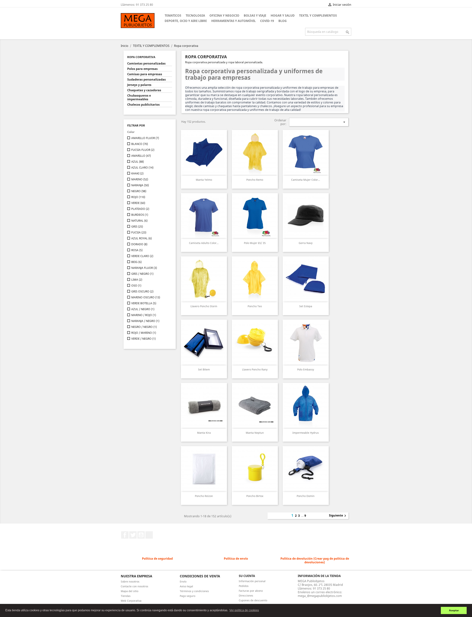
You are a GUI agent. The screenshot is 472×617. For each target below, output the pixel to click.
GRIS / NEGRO (142, 273)
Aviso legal (186, 586)
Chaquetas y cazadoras (144, 90)
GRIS (137, 226)
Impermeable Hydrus (305, 432)
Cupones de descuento (253, 600)
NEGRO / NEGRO (144, 327)
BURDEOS (139, 214)
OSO (136, 285)
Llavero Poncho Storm (203, 306)
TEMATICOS (173, 15)
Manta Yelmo (204, 179)
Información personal (252, 581)
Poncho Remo (254, 179)
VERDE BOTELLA (143, 303)
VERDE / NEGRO (143, 338)
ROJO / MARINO (143, 333)
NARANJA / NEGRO (145, 321)
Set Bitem (204, 369)
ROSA (137, 250)
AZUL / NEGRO (142, 309)
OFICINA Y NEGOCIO (224, 15)
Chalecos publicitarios (143, 105)
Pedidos (244, 586)
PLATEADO (140, 209)
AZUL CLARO (142, 167)
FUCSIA (138, 232)
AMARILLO (141, 155)
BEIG (136, 262)
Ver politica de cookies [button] (244, 610)
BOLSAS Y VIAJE (255, 15)
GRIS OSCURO (142, 291)
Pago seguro (187, 596)
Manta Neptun (255, 432)
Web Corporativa (131, 600)
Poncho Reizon (204, 496)
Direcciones (246, 595)
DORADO (139, 244)
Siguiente (338, 516)
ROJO (138, 197)
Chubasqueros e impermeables (139, 97)
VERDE (138, 203)
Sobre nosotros (130, 581)
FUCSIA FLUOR (142, 150)
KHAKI (137, 173)
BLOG (282, 21)
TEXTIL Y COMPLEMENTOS (318, 15)
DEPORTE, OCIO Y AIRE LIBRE (186, 21)
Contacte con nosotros (134, 586)
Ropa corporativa (141, 57)
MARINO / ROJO (143, 315)
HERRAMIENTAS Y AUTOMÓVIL (233, 21)
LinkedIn (149, 535)
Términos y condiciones (194, 591)
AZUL (137, 161)
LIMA (136, 279)
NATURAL (139, 220)
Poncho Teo (255, 306)
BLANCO (139, 144)
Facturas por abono (251, 590)
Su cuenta (247, 576)
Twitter (133, 535)
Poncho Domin (306, 496)
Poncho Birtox (254, 496)
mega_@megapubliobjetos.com (320, 596)
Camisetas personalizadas (146, 63)
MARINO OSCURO (145, 297)
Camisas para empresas (144, 74)
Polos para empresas (142, 69)
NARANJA (140, 185)
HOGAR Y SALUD (283, 15)
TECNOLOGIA (195, 15)
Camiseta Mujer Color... (305, 179)
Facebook (125, 535)
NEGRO (138, 191)
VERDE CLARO (142, 256)
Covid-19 (267, 21)
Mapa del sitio (129, 591)
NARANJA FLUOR (144, 268)
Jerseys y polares (139, 85)
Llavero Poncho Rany (255, 369)
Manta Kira (204, 432)
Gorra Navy (306, 243)
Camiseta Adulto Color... (204, 243)
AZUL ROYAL (141, 238)
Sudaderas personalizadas (146, 80)
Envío (183, 581)
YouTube (141, 535)
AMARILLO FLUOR (145, 138)
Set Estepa (305, 306)
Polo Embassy (305, 369)
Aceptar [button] (454, 610)
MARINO (139, 179)
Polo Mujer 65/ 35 (255, 243)
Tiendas (126, 596)
